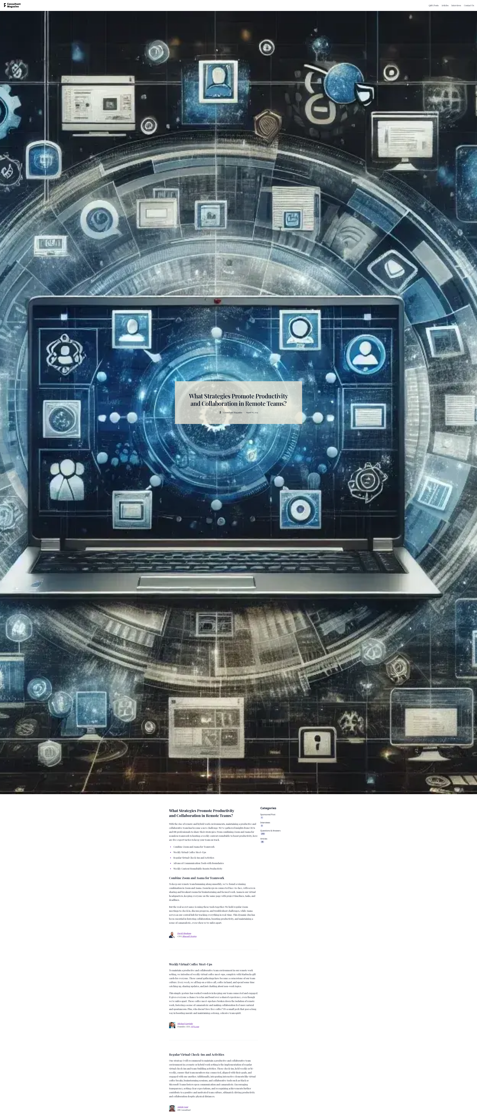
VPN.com (195, 1026)
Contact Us (469, 5)
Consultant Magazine (232, 412)
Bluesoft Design (189, 936)
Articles (444, 5)
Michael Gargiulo (185, 1023)
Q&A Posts (433, 5)
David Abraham (184, 933)
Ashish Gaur (182, 1107)
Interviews (456, 5)
